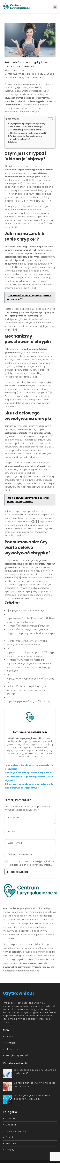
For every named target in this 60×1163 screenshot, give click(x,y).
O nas (9, 1036)
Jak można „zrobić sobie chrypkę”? (26, 127)
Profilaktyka (12, 1143)
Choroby (11, 1118)
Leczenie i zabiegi (15, 77)
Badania (11, 1124)
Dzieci (9, 1137)
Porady (10, 1149)
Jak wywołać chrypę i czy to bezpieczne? (29, 772)
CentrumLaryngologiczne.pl (21, 73)
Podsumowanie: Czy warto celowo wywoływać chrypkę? (26, 137)
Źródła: (13, 142)
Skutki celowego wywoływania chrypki (28, 133)
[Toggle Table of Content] (49, 119)
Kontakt (10, 1042)
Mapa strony (13, 1049)
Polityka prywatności (18, 1055)
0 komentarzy (35, 77)
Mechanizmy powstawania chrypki (26, 130)
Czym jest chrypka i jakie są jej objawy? (27, 123)
